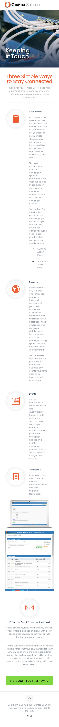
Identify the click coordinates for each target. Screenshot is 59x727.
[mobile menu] (54, 5)
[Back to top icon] (29, 698)
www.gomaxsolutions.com (28, 708)
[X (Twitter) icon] (31, 715)
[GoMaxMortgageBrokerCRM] (24, 5)
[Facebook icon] (28, 715)
